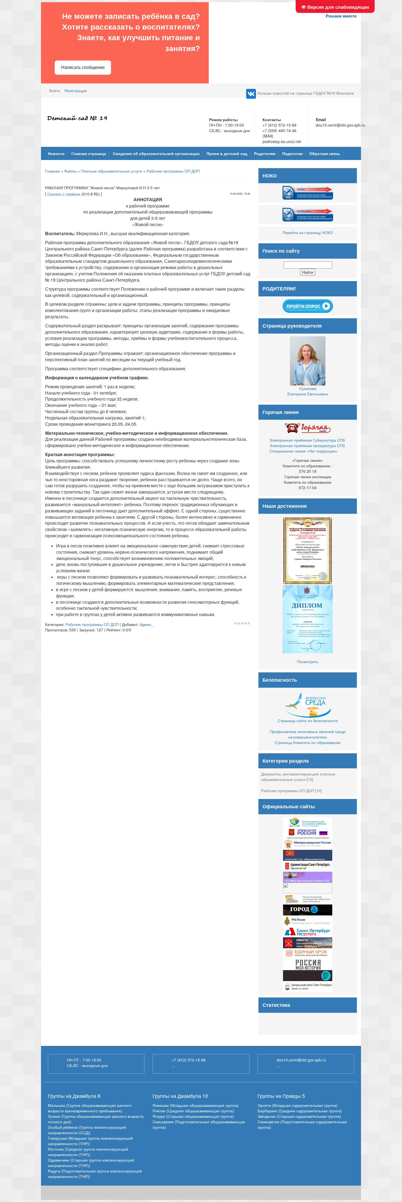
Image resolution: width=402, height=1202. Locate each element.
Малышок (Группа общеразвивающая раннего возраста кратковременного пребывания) (90, 1107)
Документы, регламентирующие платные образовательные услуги (298, 776)
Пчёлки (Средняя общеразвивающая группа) (193, 1110)
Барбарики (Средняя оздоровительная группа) (300, 1110)
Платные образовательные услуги (111, 171)
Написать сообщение (83, 67)
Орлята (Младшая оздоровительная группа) (297, 1105)
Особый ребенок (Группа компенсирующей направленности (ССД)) (87, 1129)
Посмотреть (307, 661)
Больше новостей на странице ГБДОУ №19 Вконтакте (306, 93)
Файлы (70, 171)
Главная (52, 171)
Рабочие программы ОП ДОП (173, 171)
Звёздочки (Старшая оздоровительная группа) (299, 1116)
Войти (54, 90)
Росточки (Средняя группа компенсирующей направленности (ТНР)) (88, 1151)
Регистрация (76, 90)
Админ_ (146, 624)
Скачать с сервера (63, 194)
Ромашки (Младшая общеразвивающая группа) (196, 1105)
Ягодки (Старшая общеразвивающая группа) (193, 1116)
